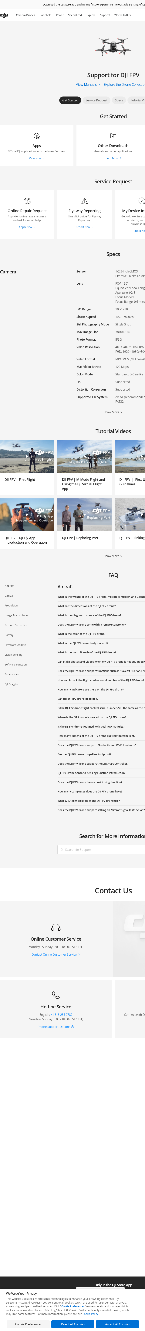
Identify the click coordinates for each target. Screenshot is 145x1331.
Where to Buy (122, 15)
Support (105, 15)
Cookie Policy (90, 1314)
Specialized (75, 15)
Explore (91, 15)
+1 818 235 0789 (61, 1015)
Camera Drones (25, 15)
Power (60, 15)
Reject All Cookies (73, 1324)
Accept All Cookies (117, 1324)
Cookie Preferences (73, 1306)
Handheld (45, 15)
